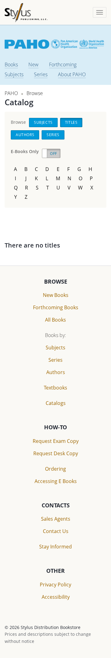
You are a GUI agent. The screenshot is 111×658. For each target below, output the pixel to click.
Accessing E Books (56, 481)
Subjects (14, 74)
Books (11, 64)
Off (53, 153)
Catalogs (56, 403)
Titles (71, 122)
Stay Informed (55, 546)
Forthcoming (62, 64)
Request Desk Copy (55, 453)
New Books (55, 295)
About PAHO (72, 74)
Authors (25, 134)
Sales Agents (55, 518)
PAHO (11, 93)
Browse (35, 93)
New (33, 64)
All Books (55, 319)
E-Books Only (25, 151)
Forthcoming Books (55, 307)
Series (40, 74)
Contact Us (55, 531)
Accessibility (56, 596)
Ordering (55, 468)
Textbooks (55, 387)
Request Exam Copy (56, 441)
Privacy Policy (55, 584)
